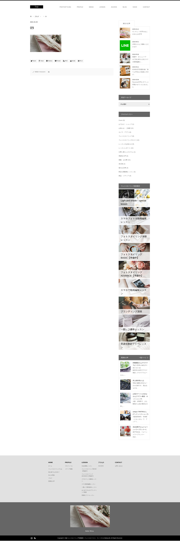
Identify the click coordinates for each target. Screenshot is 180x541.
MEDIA (91, 7)
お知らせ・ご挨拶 (124, 128)
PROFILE (80, 7)
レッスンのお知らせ (125, 144)
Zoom (120, 120)
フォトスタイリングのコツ (127, 140)
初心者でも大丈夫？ (54, 472)
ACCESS (114, 7)
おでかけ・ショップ (125, 124)
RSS (35, 538)
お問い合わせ (118, 466)
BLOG (125, 7)
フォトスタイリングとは (55, 469)
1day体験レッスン (87, 466)
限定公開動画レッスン (126, 172)
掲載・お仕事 (123, 160)
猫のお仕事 (122, 168)
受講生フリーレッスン (88, 495)
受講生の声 (122, 156)
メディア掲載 (68, 469)
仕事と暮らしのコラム (126, 152)
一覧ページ (142, 357)
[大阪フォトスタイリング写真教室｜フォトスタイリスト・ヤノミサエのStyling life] (36, 6)
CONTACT (146, 7)
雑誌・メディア (124, 176)
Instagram (31, 538)
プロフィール (68, 466)
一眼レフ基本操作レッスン (89, 487)
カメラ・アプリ (124, 132)
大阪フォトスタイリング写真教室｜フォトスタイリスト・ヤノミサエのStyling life (87, 538)
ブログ (50, 478)
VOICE (135, 7)
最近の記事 (126, 23)
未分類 (121, 164)
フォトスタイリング (125, 136)
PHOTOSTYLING (65, 7)
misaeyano (42, 72)
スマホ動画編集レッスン (88, 484)
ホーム (50, 466)
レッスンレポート (124, 148)
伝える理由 (51, 475)
